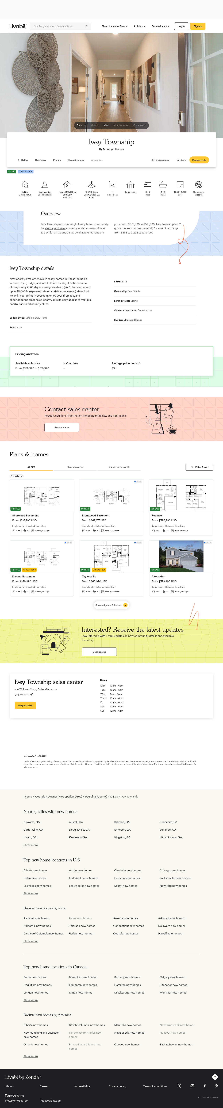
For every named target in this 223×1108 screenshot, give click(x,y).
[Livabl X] (179, 1086)
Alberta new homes (36, 1025)
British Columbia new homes (87, 1025)
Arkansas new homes (171, 918)
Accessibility (82, 1086)
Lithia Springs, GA (171, 837)
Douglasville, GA (79, 829)
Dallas (70, 232)
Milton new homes (80, 992)
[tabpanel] (111, 544)
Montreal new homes (173, 992)
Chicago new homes (172, 870)
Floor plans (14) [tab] (75, 467)
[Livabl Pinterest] (216, 1086)
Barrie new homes (35, 977)
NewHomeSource (16, 1100)
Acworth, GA (32, 822)
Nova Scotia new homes (129, 1032)
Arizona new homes (125, 918)
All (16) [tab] (31, 467)
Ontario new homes (36, 1044)
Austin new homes (80, 870)
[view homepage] (18, 26)
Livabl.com (186, 764)
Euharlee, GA (168, 829)
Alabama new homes (36, 918)
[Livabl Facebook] (205, 1085)
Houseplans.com (51, 1100)
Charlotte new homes (127, 870)
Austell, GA (76, 822)
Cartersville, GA (33, 829)
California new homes (37, 925)
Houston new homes (127, 878)
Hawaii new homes (170, 933)
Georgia (40, 796)
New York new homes (173, 885)
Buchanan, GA (169, 822)
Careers (45, 1086)
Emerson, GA (122, 829)
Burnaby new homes (127, 977)
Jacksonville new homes (175, 878)
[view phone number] (32, 694)
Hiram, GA (30, 837)
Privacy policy (117, 1086)
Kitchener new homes (173, 985)
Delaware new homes (171, 925)
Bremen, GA (122, 822)
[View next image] (211, 87)
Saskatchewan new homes (176, 1044)
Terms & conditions (155, 1086)
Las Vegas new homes (37, 885)
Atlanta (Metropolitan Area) (65, 796)
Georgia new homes (125, 933)
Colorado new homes (81, 925)
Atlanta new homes (35, 870)
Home (28, 796)
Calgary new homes (172, 977)
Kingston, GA (122, 837)
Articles (138, 26)
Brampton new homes (82, 977)
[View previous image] (11, 87)
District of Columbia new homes (44, 933)
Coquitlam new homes (38, 985)
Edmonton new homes (83, 985)
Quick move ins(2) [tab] (119, 467)
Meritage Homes (113, 149)
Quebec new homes (127, 1044)
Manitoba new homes (127, 1025)
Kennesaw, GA (78, 837)
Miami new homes (125, 885)
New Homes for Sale (113, 26)
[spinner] (87, 26)
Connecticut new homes (128, 925)
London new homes (36, 992)
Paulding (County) (96, 796)
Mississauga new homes (129, 992)
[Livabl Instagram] (192, 1086)
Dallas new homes (35, 878)
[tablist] (111, 467)
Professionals (159, 26)
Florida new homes (80, 933)
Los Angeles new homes (84, 885)
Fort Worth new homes (83, 878)
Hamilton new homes (127, 985)
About (9, 1086)
